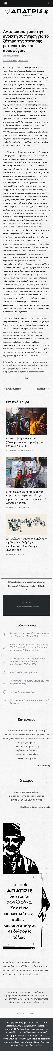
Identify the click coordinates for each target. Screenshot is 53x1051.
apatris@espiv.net (32, 974)
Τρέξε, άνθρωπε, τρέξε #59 (22, 692)
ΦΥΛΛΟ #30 (23, 60)
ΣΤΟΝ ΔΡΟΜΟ (10, 60)
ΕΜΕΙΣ (33, 1013)
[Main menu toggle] (6, 3)
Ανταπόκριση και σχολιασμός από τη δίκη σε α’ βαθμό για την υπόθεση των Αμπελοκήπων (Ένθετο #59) (29, 661)
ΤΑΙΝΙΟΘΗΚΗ (27, 450)
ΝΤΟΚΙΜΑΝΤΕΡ (13, 450)
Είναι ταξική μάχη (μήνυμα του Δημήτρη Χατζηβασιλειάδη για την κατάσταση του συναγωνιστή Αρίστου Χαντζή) (29, 647)
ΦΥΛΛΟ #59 (19, 554)
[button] (49, 3)
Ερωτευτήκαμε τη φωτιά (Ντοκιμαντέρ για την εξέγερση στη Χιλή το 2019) (25, 442)
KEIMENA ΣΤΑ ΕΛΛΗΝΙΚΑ (17, 507)
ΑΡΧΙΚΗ (20, 1013)
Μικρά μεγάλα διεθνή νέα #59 (23, 672)
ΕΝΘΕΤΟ (9, 554)
